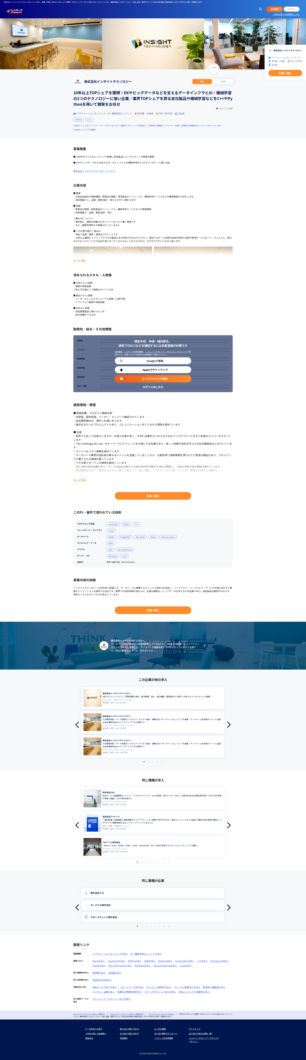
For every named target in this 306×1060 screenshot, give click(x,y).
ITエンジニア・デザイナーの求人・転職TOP (89, 1014)
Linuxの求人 (186, 965)
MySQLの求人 (135, 961)
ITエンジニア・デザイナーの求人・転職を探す (126, 1014)
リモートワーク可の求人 (132, 987)
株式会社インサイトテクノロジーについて (94, 171)
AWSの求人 (150, 961)
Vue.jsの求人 (98, 961)
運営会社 (89, 1038)
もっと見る (79, 260)
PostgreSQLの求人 (185, 961)
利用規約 (118, 351)
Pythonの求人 (165, 961)
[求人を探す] (261, 9)
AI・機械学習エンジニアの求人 (146, 953)
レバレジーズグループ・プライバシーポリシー (165, 351)
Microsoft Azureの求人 (120, 965)
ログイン (291, 9)
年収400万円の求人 (102, 980)
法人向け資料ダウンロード (165, 1033)
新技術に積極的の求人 (214, 987)
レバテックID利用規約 (133, 351)
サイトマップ (194, 1028)
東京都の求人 (99, 972)
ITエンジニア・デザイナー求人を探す (111, 999)
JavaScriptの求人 (116, 961)
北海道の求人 (115, 972)
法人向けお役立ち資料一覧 (200, 1033)
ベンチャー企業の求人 (103, 991)
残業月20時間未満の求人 (129, 991)
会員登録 (274, 9)
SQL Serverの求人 (219, 961)
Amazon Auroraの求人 (165, 965)
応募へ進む (153, 496)
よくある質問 (160, 1028)
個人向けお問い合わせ (129, 1028)
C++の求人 (202, 961)
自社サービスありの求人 (104, 987)
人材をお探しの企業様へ (95, 1033)
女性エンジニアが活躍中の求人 (194, 991)
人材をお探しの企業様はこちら (286, 14)
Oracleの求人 (99, 965)
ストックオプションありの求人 (160, 991)
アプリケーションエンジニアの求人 (110, 953)
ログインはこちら (153, 387)
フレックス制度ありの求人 (187, 987)
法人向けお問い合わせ (129, 1033)
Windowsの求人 (143, 965)
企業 (223, 81)
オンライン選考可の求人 (159, 987)
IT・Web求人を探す (93, 1028)
